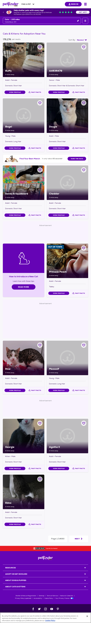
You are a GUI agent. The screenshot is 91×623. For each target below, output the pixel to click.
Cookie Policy (48, 598)
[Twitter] (39, 609)
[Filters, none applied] (85, 21)
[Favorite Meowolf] (84, 345)
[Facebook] (33, 609)
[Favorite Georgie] (40, 423)
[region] (45, 617)
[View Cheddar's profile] (67, 182)
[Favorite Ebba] (40, 479)
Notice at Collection (66, 596)
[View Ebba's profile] (23, 492)
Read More (23, 287)
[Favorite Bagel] (40, 102)
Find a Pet (26, 4)
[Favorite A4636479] (84, 47)
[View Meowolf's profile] (67, 358)
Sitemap (41, 596)
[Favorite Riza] (40, 345)
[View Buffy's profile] (23, 60)
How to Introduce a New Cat (23, 276)
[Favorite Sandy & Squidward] (40, 169)
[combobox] (82, 40)
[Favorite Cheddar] (84, 169)
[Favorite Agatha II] (84, 423)
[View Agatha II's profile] (67, 436)
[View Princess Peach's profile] (67, 261)
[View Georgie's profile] (23, 436)
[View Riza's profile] (23, 358)
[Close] (87, 616)
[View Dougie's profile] (67, 115)
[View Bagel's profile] (23, 115)
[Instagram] (45, 609)
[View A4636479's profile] (67, 60)
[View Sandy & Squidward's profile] (23, 182)
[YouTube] (51, 609)
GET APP (83, 12)
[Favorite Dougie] (84, 102)
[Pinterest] (58, 609)
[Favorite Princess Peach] (84, 248)
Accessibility (38, 598)
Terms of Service (52, 596)
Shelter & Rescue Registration (26, 596)
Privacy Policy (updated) (23, 598)
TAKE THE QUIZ (77, 159)
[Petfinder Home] (10, 4)
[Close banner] (3, 12)
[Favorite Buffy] (40, 47)
